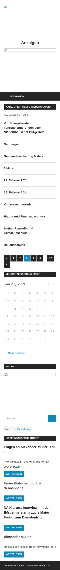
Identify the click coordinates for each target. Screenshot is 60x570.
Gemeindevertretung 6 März (23, 156)
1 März (8, 168)
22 (50, 258)
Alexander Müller (17, 537)
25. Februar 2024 (16, 192)
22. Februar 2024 (16, 180)
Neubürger (11, 144)
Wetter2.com (24, 429)
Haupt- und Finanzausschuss (25, 216)
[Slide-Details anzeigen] (30, 50)
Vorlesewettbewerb (17, 204)
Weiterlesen (14, 474)
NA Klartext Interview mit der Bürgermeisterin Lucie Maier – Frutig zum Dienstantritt (28, 512)
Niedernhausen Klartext (22, 438)
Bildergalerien (17, 353)
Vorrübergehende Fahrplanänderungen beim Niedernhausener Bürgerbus (24, 128)
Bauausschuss (14, 245)
